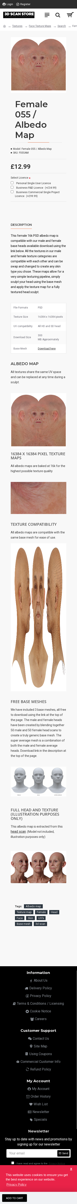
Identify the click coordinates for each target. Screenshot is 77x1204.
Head (54, 912)
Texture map (24, 912)
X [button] (71, 1169)
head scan (18, 832)
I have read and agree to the (40, 1163)
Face (20, 918)
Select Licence (19, 177)
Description (21, 225)
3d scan (40, 923)
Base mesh (23, 923)
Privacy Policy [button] (16, 1184)
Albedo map (33, 906)
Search (62, 26)
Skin (30, 918)
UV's (41, 918)
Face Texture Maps (40, 26)
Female (41, 912)
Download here (47, 348)
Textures (17, 26)
